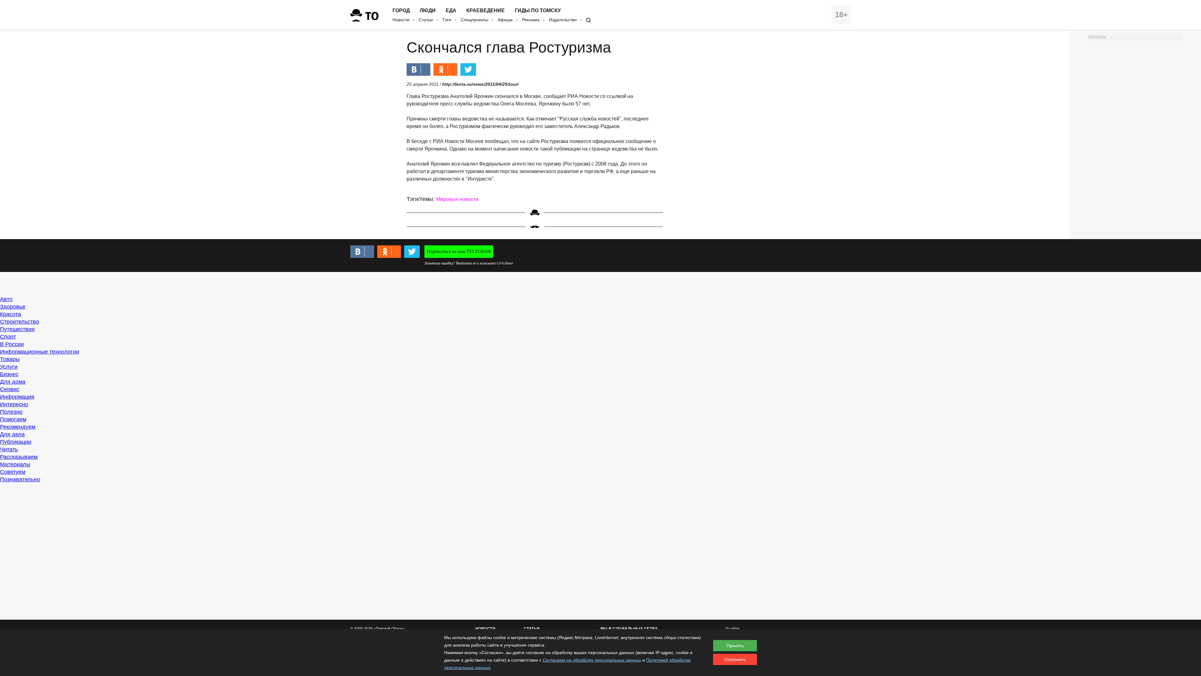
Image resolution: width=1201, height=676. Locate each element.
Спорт (8, 337)
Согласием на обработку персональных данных (592, 660)
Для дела (12, 434)
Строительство (19, 322)
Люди (428, 10)
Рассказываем (19, 457)
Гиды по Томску (538, 10)
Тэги (446, 19)
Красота (10, 314)
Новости (401, 19)
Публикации (15, 442)
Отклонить (735, 659)
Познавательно (20, 479)
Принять (735, 645)
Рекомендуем (17, 427)
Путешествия (17, 329)
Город (401, 10)
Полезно (11, 412)
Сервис (9, 389)
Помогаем (13, 419)
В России (12, 344)
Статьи (426, 19)
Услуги (9, 367)
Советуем (12, 472)
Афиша (505, 19)
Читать (9, 449)
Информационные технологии (39, 352)
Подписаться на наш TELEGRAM (459, 251)
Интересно (14, 404)
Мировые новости (457, 199)
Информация (17, 397)
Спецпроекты (474, 19)
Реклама (531, 19)
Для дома (12, 382)
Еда (451, 10)
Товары (10, 359)
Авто (6, 299)
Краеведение (485, 10)
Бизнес (9, 374)
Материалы (15, 464)
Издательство (563, 19)
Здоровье (12, 307)
